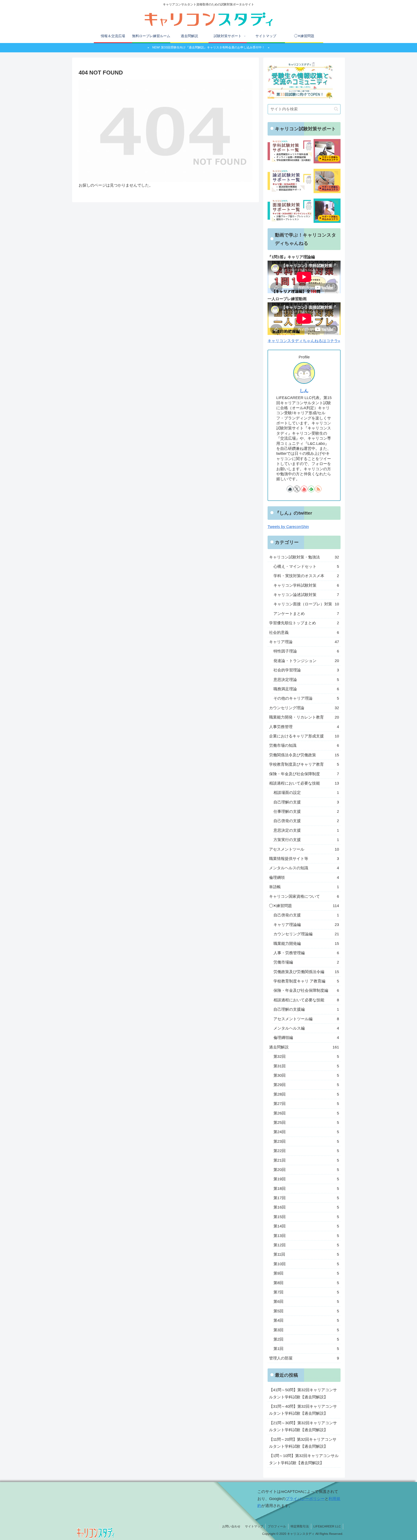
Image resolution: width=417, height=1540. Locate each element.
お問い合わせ (231, 1526)
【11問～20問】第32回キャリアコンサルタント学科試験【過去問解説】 (302, 1443)
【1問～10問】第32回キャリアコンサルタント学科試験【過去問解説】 (304, 1459)
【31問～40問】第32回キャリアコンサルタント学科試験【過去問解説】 (303, 1410)
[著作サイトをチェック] (290, 489)
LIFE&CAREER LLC (327, 1526)
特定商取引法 (300, 1526)
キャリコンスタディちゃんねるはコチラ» (304, 341)
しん (304, 390)
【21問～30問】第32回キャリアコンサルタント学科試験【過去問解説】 (303, 1426)
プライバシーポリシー (305, 1499)
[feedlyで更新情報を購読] (311, 489)
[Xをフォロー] (297, 489)
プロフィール (277, 1526)
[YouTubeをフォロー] (304, 489)
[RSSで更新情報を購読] (318, 489)
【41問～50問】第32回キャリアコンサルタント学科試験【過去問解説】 (303, 1393)
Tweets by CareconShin (288, 527)
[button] (336, 108)
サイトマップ (254, 1526)
